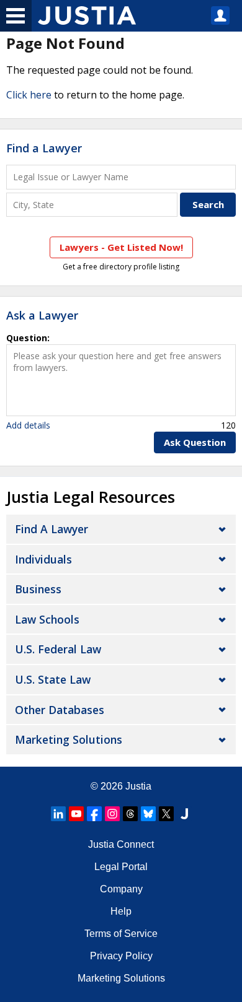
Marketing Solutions (68, 739)
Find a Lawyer (44, 148)
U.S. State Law (53, 679)
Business (38, 589)
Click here (29, 95)
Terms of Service (121, 933)
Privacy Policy (121, 956)
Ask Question (195, 442)
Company (121, 889)
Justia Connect (121, 844)
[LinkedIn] (58, 813)
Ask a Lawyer (42, 315)
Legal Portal (121, 866)
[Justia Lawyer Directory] (184, 813)
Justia (138, 786)
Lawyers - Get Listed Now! (121, 247)
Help (121, 911)
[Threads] (130, 813)
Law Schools (47, 619)
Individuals (43, 559)
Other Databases (59, 709)
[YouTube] (76, 813)
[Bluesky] (148, 813)
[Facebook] (94, 813)
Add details (28, 425)
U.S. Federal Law (58, 649)
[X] (166, 813)
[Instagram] (112, 813)
